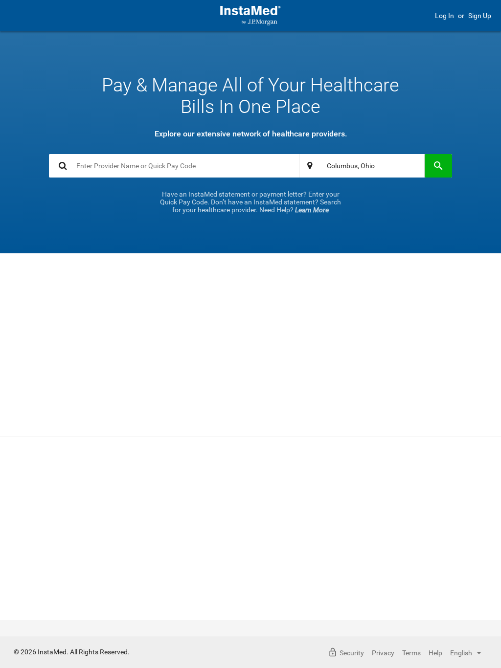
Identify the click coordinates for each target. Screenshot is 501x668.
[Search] (438, 166)
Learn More (312, 210)
